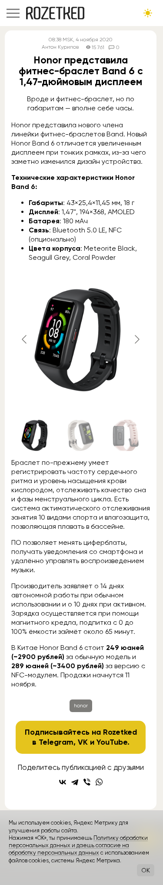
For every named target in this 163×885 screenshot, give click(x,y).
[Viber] (87, 782)
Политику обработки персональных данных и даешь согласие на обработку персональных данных (78, 845)
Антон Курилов (60, 47)
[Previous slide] (25, 339)
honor (81, 706)
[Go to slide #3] (126, 435)
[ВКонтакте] (62, 782)
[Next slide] (136, 339)
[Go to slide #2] (81, 435)
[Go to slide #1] (36, 435)
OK (145, 870)
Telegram (56, 742)
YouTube (111, 742)
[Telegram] (75, 782)
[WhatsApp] (99, 782)
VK (83, 742)
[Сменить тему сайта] (147, 13)
